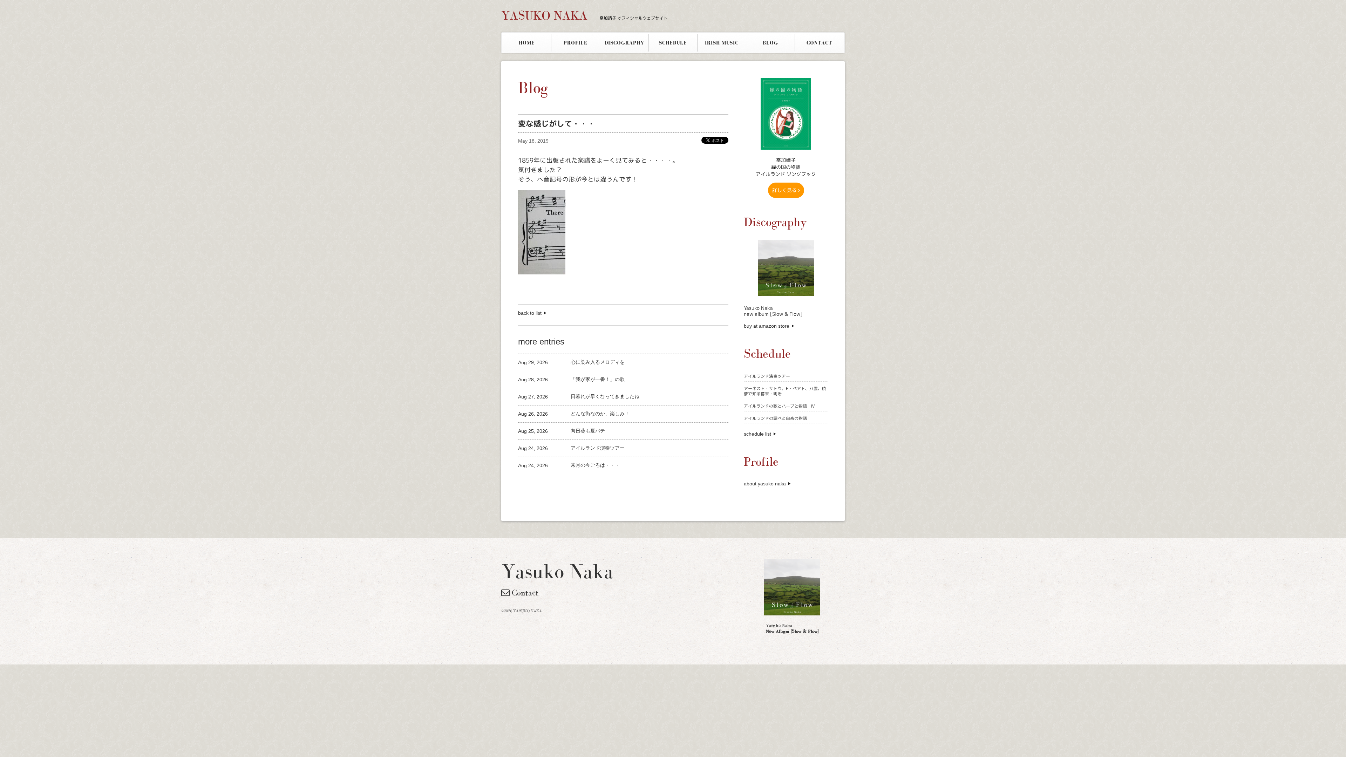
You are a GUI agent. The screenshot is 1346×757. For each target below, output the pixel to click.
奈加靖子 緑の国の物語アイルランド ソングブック (786, 167)
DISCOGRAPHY (624, 43)
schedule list (757, 434)
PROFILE (575, 43)
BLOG (770, 43)
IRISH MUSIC (722, 43)
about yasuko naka (765, 483)
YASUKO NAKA (584, 15)
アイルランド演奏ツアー (767, 376)
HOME (527, 43)
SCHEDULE (673, 43)
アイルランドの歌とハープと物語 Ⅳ (779, 406)
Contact (524, 592)
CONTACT (819, 43)
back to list (530, 313)
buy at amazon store (766, 326)
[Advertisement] (600, 486)
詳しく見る (785, 190)
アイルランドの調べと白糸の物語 (775, 418)
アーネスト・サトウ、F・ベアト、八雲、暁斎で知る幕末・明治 (785, 391)
